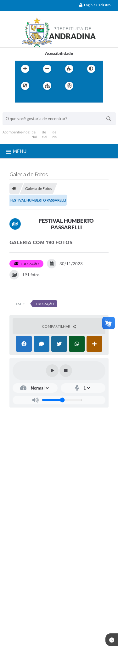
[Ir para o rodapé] (48, 99)
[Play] (52, 370)
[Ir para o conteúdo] (87, 86)
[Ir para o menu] (21, 99)
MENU (19, 151)
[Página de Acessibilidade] (69, 86)
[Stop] (65, 370)
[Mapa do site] (47, 86)
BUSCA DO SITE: (21, 109)
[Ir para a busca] (35, 99)
